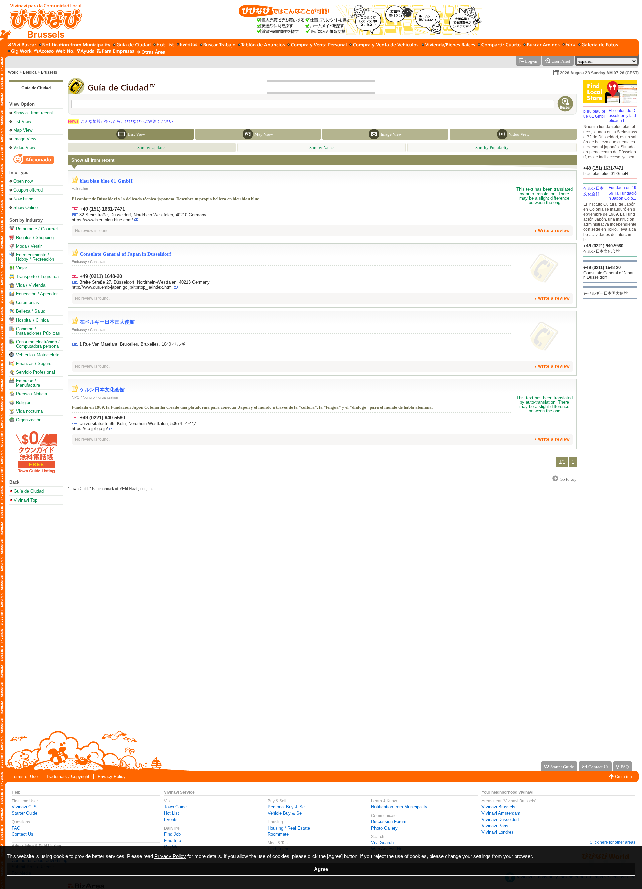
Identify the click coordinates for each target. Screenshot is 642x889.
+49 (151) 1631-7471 (102, 209)
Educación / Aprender (37, 294)
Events (171, 819)
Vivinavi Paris (494, 825)
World (13, 72)
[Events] (187, 45)
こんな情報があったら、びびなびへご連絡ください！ (122, 121)
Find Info (172, 840)
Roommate (278, 834)
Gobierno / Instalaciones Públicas (38, 331)
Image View (24, 139)
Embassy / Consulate (89, 262)
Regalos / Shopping (35, 237)
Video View (24, 147)
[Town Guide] (132, 45)
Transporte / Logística (37, 276)
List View (22, 121)
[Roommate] (499, 45)
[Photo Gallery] (598, 45)
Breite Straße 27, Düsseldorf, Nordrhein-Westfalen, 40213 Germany (144, 282)
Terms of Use (25, 776)
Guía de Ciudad (36, 87)
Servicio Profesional (35, 372)
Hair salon (80, 189)
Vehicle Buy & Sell (286, 813)
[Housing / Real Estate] (448, 45)
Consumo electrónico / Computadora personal (38, 344)
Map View (22, 130)
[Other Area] (151, 51)
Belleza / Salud (30, 311)
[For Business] (115, 51)
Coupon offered (28, 190)
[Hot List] (163, 45)
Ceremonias (27, 302)
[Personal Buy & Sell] (317, 45)
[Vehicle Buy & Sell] (384, 45)
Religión (23, 402)
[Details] (544, 196)
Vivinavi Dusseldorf (500, 819)
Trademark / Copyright (67, 776)
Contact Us (22, 834)
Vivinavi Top (25, 500)
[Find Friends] (541, 45)
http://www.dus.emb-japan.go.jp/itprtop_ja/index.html (122, 287)
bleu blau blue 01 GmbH (106, 181)
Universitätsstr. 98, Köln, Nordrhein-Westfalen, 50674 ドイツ (137, 423)
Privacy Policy (112, 776)
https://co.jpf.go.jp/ (90, 428)
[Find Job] (217, 45)
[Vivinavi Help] (85, 51)
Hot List (171, 813)
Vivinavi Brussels (498, 806)
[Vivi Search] (22, 45)
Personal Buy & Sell (287, 806)
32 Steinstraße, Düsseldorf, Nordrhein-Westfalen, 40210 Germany (142, 214)
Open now (23, 181)
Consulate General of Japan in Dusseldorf (125, 254)
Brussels (49, 72)
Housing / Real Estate (289, 828)
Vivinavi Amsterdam (500, 813)
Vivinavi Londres (497, 832)
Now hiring (23, 199)
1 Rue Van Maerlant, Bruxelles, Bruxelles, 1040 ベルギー (134, 344)
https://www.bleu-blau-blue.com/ (102, 220)
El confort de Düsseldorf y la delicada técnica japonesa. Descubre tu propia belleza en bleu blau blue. (166, 198)
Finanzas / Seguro (33, 363)
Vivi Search (382, 842)
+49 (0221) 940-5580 (102, 417)
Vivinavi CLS (24, 806)
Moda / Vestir (29, 246)
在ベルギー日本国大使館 (107, 322)
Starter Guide (24, 813)
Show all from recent (33, 113)
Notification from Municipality (399, 806)
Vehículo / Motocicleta (37, 355)
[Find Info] (261, 45)
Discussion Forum (388, 821)
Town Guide (175, 806)
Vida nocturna (29, 411)
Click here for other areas (612, 842)
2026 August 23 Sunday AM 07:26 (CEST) (599, 73)
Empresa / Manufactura (28, 383)
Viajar (21, 268)
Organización (28, 420)
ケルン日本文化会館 (102, 389)
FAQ (16, 828)
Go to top (623, 776)
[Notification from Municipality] (74, 45)
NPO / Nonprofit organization (95, 397)
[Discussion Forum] (568, 45)
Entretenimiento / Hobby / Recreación (35, 257)
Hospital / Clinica (32, 320)
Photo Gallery (384, 828)
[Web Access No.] (54, 51)
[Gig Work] (20, 51)
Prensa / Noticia (31, 394)
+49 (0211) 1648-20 (101, 276)
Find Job (172, 834)
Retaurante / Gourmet (37, 229)
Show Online (25, 207)
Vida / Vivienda (30, 285)
